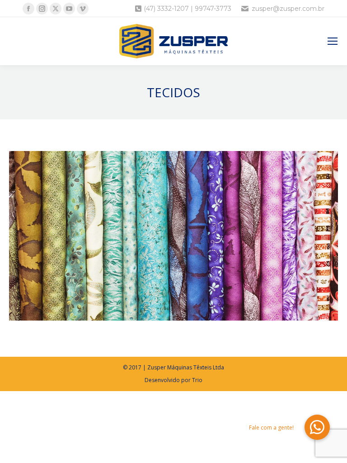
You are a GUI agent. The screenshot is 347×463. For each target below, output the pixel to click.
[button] (317, 427)
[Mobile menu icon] (332, 41)
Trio (197, 380)
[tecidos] (173, 236)
